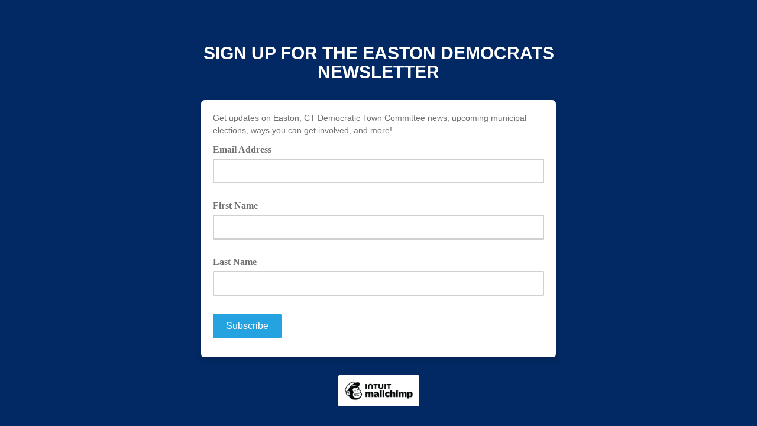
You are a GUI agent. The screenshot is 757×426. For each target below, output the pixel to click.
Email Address (246, 148)
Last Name (235, 262)
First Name (235, 206)
